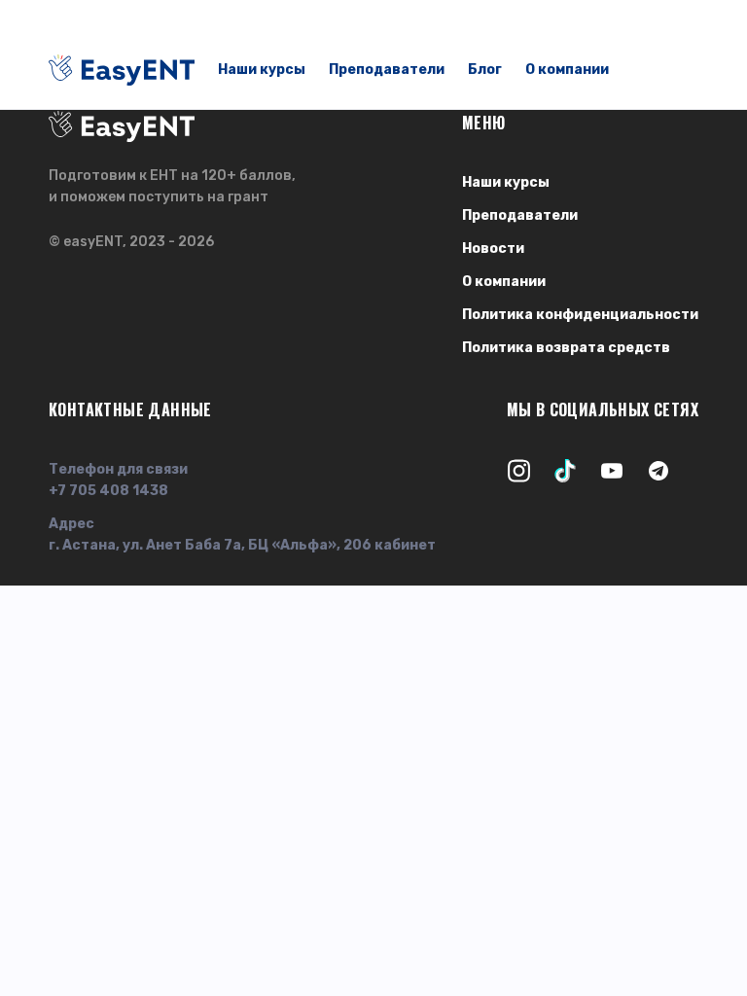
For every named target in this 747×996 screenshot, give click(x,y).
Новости (493, 248)
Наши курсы (261, 69)
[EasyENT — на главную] (122, 70)
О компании (567, 69)
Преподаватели (387, 69)
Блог (485, 69)
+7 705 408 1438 (108, 490)
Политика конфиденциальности (580, 314)
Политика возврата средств (566, 347)
